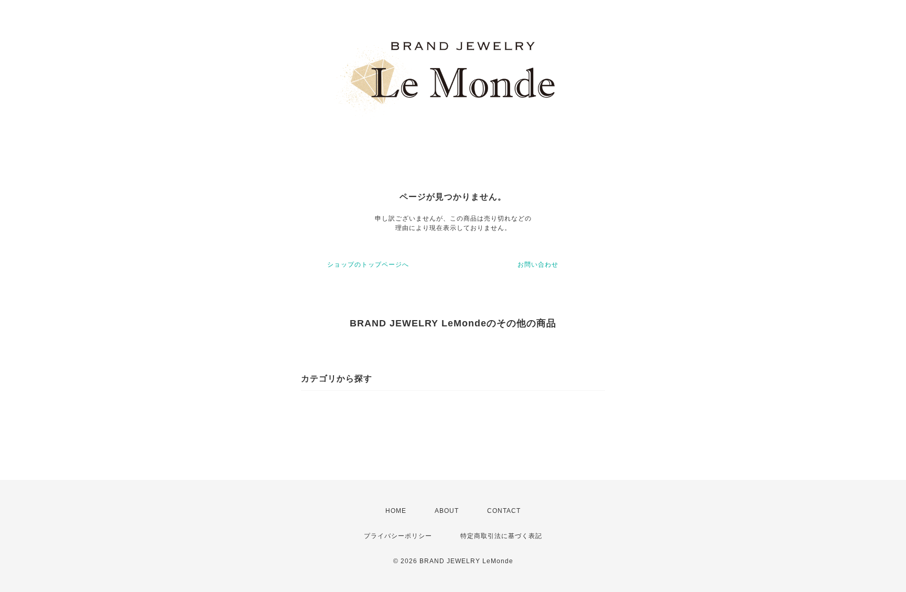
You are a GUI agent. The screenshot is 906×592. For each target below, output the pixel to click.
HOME (395, 510)
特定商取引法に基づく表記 (501, 536)
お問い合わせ (537, 264)
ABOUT (447, 510)
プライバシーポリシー (398, 536)
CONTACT (504, 510)
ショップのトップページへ (368, 264)
